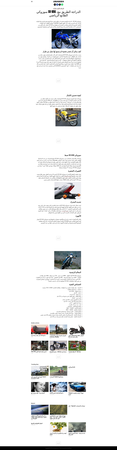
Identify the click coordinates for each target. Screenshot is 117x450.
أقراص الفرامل (67, 176)
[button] (32, 1)
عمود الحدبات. (65, 211)
